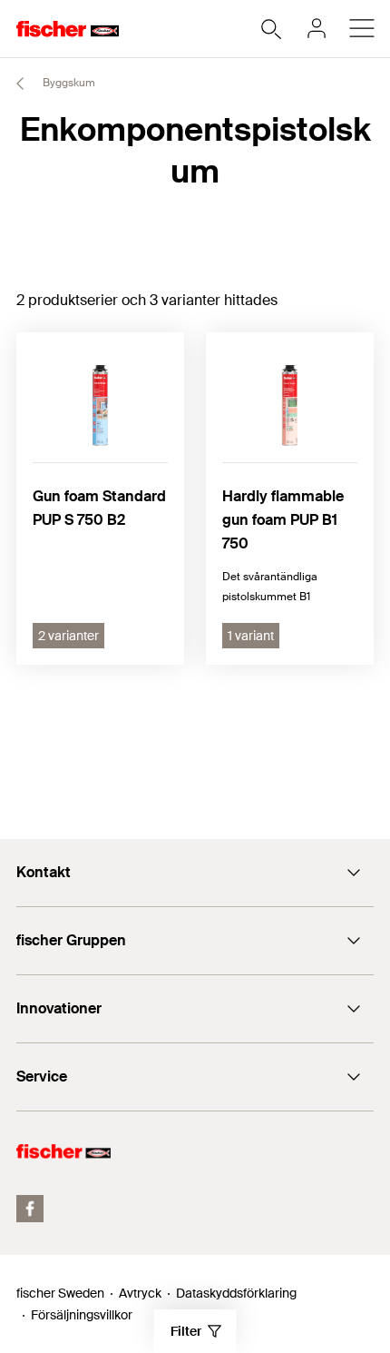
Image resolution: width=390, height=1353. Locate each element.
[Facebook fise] (30, 1208)
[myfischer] (316, 28)
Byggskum (67, 82)
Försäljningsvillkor (81, 1315)
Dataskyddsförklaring (236, 1293)
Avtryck (140, 1293)
